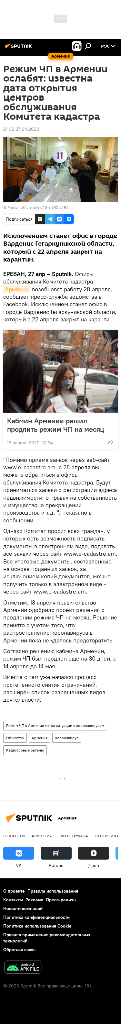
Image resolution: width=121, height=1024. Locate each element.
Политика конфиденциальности (36, 917)
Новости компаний (23, 908)
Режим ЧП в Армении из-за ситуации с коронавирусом (55, 725)
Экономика (73, 836)
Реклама (34, 900)
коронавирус (66, 737)
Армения (39, 737)
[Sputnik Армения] (19, 48)
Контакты (13, 900)
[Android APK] (23, 968)
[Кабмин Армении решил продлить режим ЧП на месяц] (60, 371)
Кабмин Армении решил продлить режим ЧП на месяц (55, 425)
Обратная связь (19, 949)
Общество (15, 737)
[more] (110, 442)
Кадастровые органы (25, 750)
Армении (17, 289)
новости (14, 836)
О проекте (14, 891)
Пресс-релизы (61, 900)
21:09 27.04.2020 (21, 129)
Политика (107, 836)
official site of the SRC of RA (45, 207)
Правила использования (52, 891)
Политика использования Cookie (37, 926)
